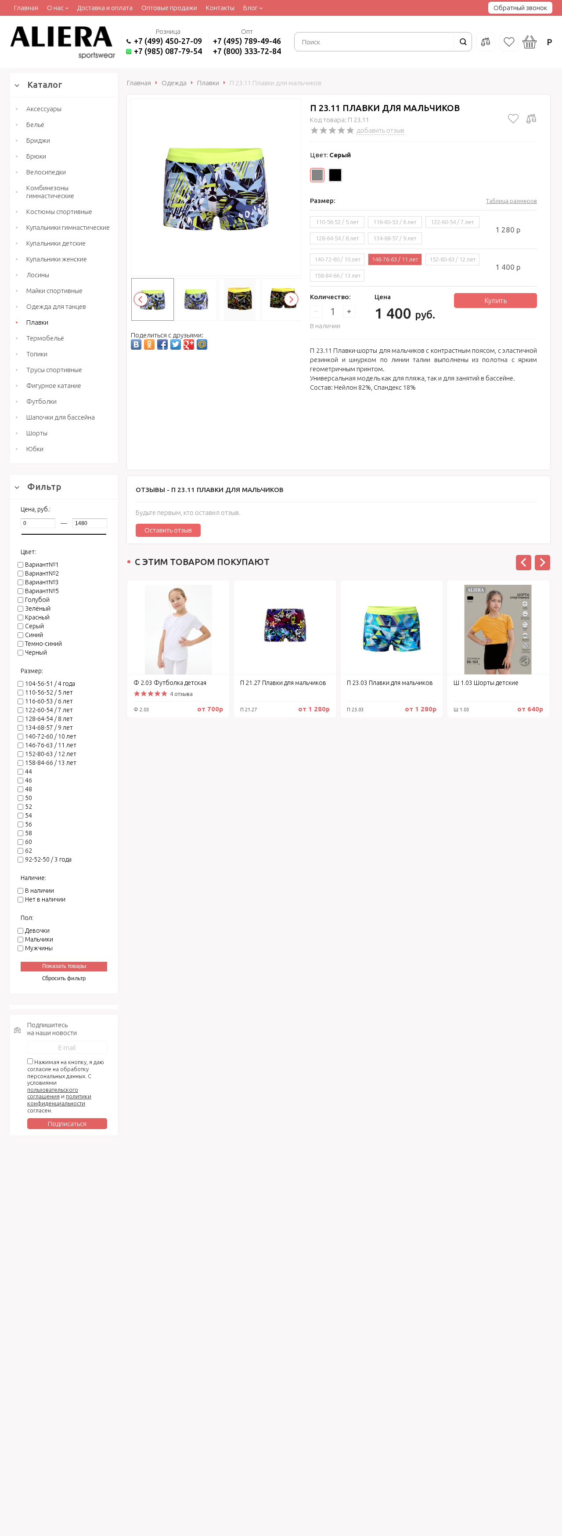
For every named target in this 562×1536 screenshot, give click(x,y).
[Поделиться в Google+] (189, 344)
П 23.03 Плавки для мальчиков (390, 682)
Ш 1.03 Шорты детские (486, 682)
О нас (55, 7)
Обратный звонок (520, 7)
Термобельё (45, 338)
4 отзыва (181, 694)
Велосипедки (46, 172)
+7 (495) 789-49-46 (247, 40)
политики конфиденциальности (59, 1099)
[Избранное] (509, 41)
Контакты (220, 7)
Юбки (34, 449)
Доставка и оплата (105, 7)
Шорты (36, 433)
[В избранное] (513, 118)
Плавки (37, 322)
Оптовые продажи (169, 7)
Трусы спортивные (54, 369)
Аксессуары (43, 108)
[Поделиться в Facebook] (162, 344)
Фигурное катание (53, 385)
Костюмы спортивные (59, 211)
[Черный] (335, 175)
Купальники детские (56, 243)
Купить (495, 300)
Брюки (36, 156)
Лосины (37, 275)
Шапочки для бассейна (60, 417)
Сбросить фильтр (64, 978)
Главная (26, 7)
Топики (36, 354)
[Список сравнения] (485, 41)
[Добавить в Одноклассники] (149, 344)
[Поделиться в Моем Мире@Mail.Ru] (202, 344)
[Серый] (317, 175)
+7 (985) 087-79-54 (168, 51)
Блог (250, 7)
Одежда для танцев (56, 306)
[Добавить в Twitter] (175, 344)
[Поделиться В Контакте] (136, 344)
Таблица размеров (511, 201)
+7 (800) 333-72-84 (247, 51)
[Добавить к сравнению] (531, 118)
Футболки (41, 401)
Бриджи (38, 140)
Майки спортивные (54, 290)
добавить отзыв (380, 130)
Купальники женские (56, 259)
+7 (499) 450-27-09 (168, 40)
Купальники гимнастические (68, 227)
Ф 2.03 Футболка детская (169, 682)
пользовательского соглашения (52, 1093)
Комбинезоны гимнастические (50, 191)
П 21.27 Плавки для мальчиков (283, 682)
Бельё (35, 124)
